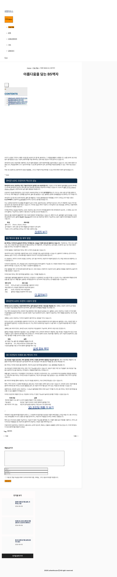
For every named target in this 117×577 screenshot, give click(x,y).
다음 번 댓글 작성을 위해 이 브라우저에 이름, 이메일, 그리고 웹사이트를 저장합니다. (32, 477)
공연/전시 (11, 51)
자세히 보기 (41, 231)
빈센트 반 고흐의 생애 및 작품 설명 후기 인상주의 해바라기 (23, 521)
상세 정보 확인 (41, 348)
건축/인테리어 (12, 39)
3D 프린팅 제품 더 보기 (41, 407)
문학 (9, 33)
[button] (6, 58)
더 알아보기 (41, 294)
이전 (6, 436)
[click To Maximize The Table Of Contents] (7, 85)
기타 (9, 45)
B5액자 (9, 431)
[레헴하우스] (7, 5)
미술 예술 (11, 27)
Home (29, 68)
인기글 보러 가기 (17, 556)
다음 (75, 436)
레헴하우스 (9, 11)
